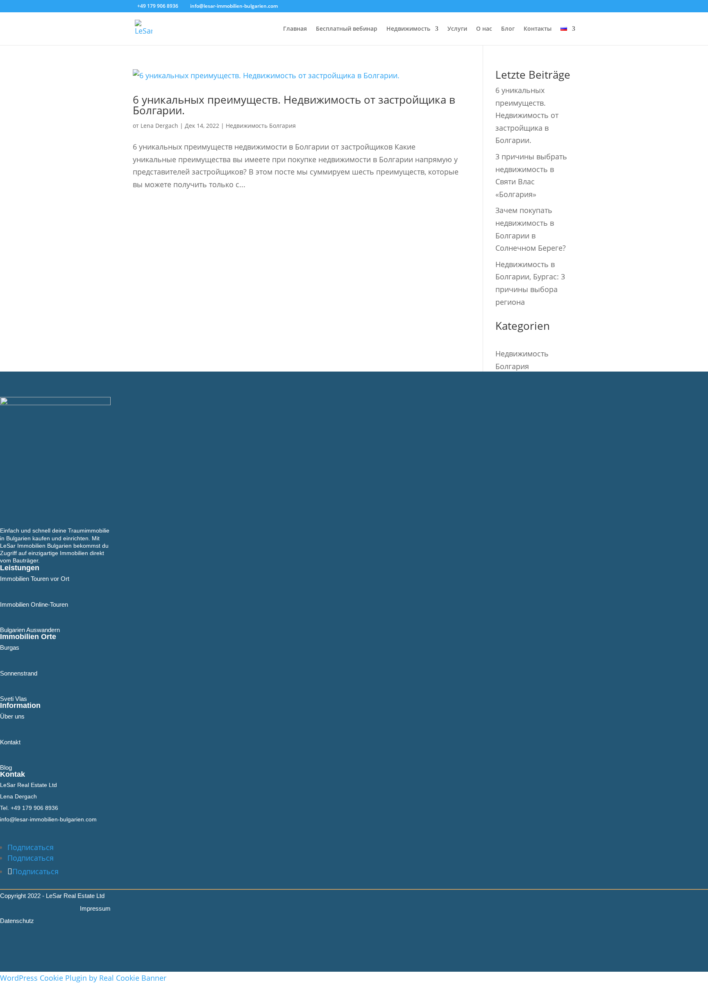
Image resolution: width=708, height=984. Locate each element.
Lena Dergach (159, 125)
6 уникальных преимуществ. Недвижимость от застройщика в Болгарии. (294, 105)
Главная (295, 29)
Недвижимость (408, 29)
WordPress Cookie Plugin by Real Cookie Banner (83, 978)
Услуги (457, 29)
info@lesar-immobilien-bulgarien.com (48, 819)
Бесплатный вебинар (346, 29)
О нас (484, 29)
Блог (508, 29)
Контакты (537, 29)
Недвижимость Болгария (261, 125)
